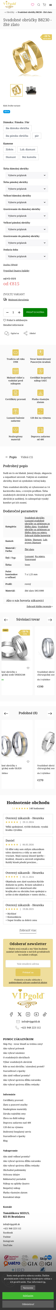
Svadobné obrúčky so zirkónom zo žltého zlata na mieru (37, 529)
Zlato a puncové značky (15, 1104)
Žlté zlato (29, 549)
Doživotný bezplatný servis (17, 1131)
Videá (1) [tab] (27, 457)
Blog (5, 1140)
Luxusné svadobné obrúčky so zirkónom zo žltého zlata (37, 523)
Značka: (10, 264)
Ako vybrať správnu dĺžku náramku (22, 1079)
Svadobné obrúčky (34, 517)
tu (44, 1281)
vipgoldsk (19, 1014)
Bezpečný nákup (11, 1188)
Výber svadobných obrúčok (17, 1061)
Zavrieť (45, 341)
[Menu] (50, 5)
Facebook (11, 1014)
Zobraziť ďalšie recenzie (39, 606)
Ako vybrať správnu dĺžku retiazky (21, 1084)
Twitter (7, 1236)
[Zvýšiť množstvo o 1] (19, 312)
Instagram (28, 1014)
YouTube (36, 1014)
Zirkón (28, 539)
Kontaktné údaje (11, 1197)
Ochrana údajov (11, 1174)
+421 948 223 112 (31, 1027)
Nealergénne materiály (15, 1109)
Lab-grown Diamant (36, 541)
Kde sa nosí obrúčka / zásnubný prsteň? (23, 1066)
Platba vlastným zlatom (15, 1192)
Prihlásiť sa (28, 972)
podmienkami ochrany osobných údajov (28, 982)
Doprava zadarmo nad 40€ (17, 1122)
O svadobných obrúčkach (16, 1057)
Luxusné (29, 556)
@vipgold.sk (44, 1014)
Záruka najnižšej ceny (14, 1113)
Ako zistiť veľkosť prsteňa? (16, 1075)
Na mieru (40, 556)
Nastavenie (28, 1288)
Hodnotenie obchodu (28, 802)
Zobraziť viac (28, 930)
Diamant (37, 539)
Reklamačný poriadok (14, 1179)
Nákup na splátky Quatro (16, 1183)
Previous (6, 620)
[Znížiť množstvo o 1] (7, 312)
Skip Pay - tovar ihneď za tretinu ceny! (23, 1043)
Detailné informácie (13, 324)
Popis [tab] (13, 457)
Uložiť (12, 343)
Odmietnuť (28, 1304)
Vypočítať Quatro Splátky (16, 270)
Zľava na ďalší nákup (14, 1118)
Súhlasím (28, 1295)
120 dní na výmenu (13, 1127)
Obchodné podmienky (14, 1170)
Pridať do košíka (35, 312)
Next (50, 620)
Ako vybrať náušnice (14, 1052)
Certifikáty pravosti (13, 1100)
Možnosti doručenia (18, 299)
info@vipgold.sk (31, 1021)
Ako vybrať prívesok (13, 1048)
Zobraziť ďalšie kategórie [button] (37, 535)
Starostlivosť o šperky (14, 1070)
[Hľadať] (38, 4)
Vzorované (30, 559)
